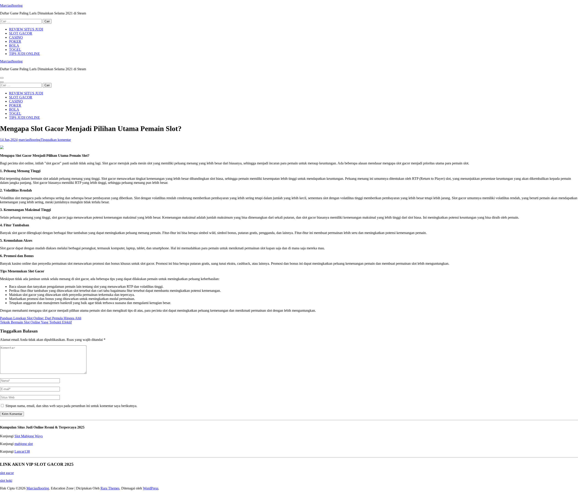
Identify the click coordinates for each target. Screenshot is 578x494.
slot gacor (7, 473)
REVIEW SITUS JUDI (26, 29)
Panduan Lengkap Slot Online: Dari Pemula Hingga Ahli (40, 318)
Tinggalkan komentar (56, 140)
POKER (15, 41)
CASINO (16, 37)
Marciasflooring (11, 5)
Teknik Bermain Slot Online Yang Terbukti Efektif (36, 322)
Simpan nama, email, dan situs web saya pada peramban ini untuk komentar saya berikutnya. (71, 406)
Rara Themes (109, 488)
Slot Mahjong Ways (28, 436)
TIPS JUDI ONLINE (24, 54)
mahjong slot (23, 444)
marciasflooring (30, 140)
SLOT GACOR (20, 33)
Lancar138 (22, 451)
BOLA (14, 45)
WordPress (150, 488)
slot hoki (6, 480)
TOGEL (15, 50)
